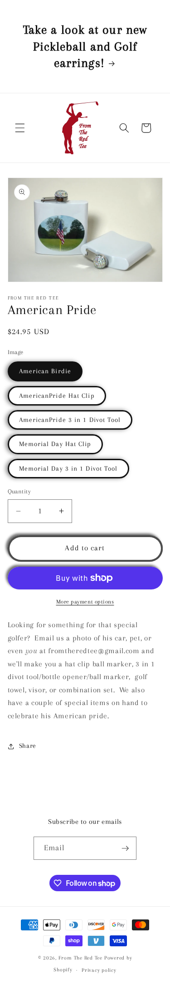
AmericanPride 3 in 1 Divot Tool (70, 420)
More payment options (85, 602)
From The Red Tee (80, 957)
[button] (20, 128)
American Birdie (45, 371)
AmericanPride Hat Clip (57, 396)
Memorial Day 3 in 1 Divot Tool (68, 468)
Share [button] (27, 746)
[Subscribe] (125, 848)
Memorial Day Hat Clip (55, 444)
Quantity (19, 491)
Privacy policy (99, 970)
